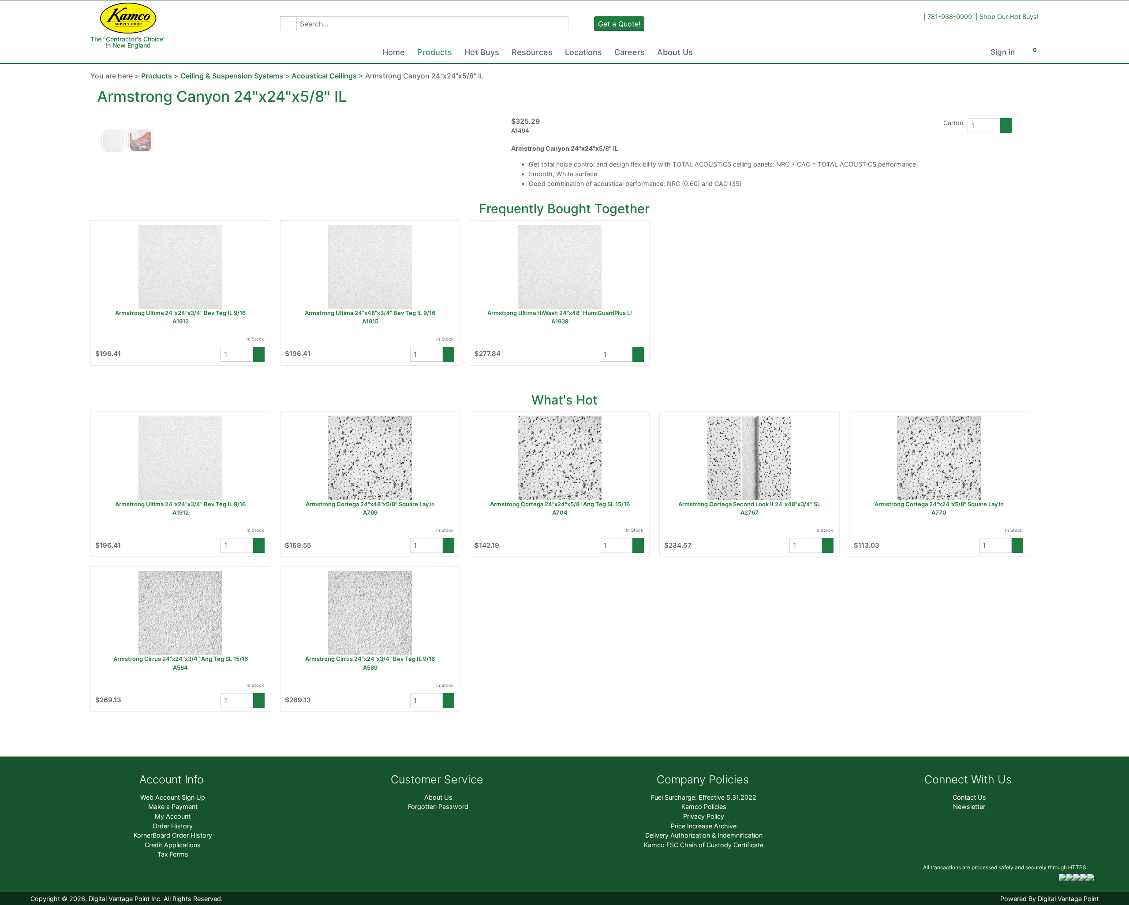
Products (434, 52)
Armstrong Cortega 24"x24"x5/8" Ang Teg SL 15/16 (560, 504)
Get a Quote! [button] (619, 23)
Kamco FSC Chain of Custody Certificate (703, 845)
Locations (583, 52)
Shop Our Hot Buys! (1009, 16)
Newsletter (969, 806)
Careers (629, 52)
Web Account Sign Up (172, 797)
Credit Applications (173, 845)
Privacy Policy (703, 816)
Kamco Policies (703, 806)
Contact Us (969, 797)
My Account (173, 816)
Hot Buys (481, 52)
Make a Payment (173, 806)
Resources (532, 52)
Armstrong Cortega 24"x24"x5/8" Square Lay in (939, 504)
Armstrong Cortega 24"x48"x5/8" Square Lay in (370, 504)
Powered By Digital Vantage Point (1049, 898)
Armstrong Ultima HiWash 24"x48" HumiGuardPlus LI (559, 312)
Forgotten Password (438, 806)
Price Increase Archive (703, 826)
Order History (173, 826)
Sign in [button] (1003, 52)
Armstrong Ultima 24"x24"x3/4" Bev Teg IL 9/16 (180, 312)
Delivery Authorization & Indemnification (704, 835)
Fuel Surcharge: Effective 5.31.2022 (703, 797)
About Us (675, 52)
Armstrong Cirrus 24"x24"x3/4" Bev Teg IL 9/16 (370, 658)
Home (393, 52)
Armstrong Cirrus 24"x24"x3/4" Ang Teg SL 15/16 (180, 658)
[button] (288, 23)
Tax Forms (172, 854)
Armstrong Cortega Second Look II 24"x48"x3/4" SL (749, 504)
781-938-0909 (949, 16)
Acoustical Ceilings (324, 75)
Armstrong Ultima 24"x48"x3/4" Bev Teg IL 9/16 (370, 312)
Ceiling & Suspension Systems (231, 75)
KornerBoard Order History (173, 835)
